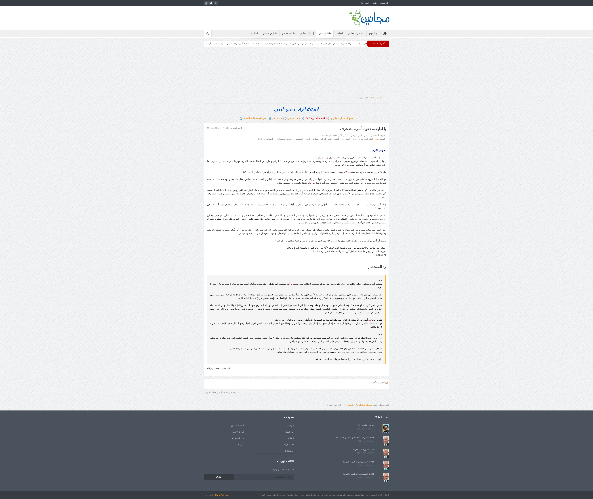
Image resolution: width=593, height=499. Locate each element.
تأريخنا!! (242, 44)
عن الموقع (373, 33)
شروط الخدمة (238, 432)
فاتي (377, 139)
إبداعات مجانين (307, 33)
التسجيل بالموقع (237, 425)
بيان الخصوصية (238, 438)
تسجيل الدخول (365, 405)
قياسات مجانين (288, 33)
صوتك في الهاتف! (256, 44)
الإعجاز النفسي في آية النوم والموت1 (358, 474)
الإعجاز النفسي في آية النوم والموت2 (358, 462)
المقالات (339, 33)
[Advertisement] (296, 71)
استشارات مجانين (356, 33)
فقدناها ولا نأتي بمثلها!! (277, 44)
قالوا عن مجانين (270, 33)
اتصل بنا (365, 3)
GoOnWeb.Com (222, 495)
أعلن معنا (240, 444)
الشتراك (349, 405)
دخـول (374, 3)
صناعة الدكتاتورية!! (366, 425)
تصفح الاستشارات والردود (341, 118)
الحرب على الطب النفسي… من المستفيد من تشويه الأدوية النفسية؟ (344, 44)
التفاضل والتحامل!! (306, 44)
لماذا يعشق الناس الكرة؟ (363, 449)
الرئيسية (384, 3)
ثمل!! (292, 44)
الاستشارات (289, 444)
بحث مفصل (277, 118)
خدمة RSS (289, 451)
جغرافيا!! (231, 44)
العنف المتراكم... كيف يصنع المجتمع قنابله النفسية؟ (353, 437)
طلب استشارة (293, 118)
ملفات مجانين (325, 33)
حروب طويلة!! (217, 44)
